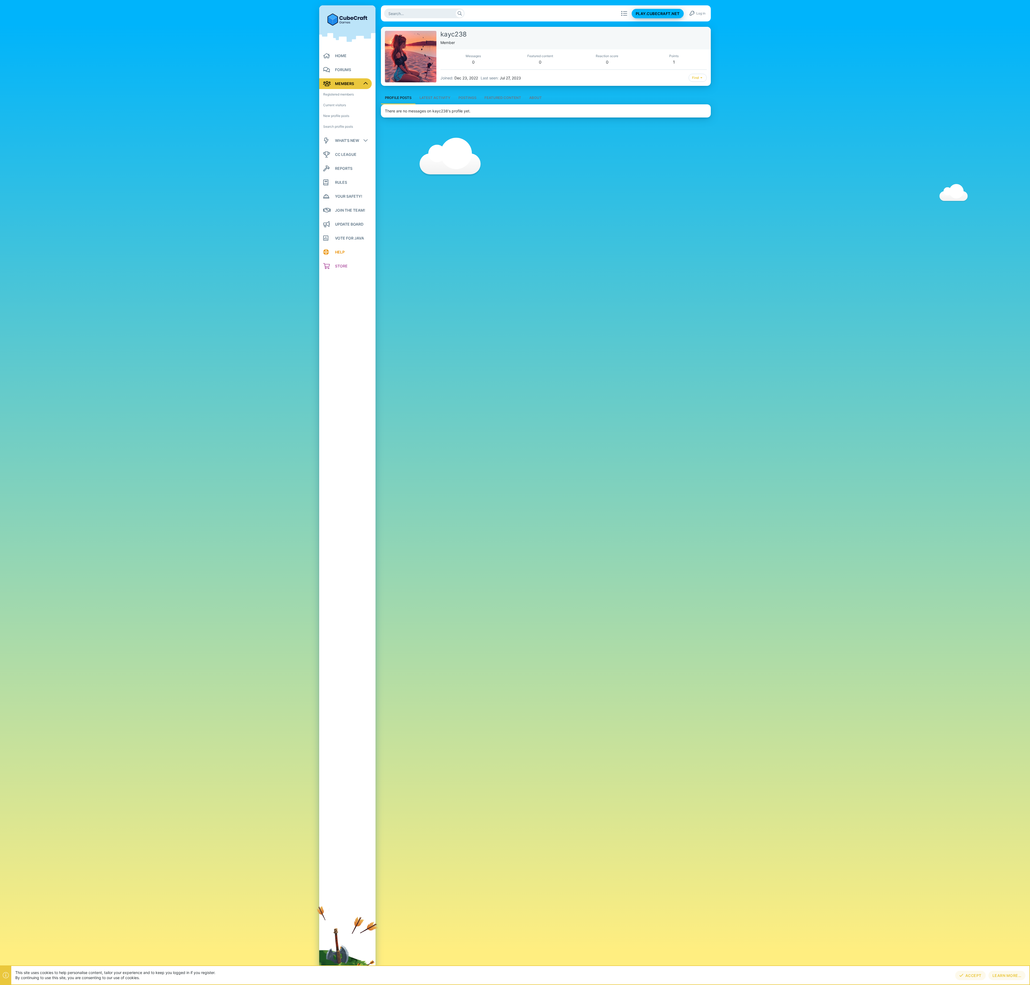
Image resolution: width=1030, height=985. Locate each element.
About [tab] (535, 97)
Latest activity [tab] (435, 97)
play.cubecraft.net (658, 13)
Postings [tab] (467, 97)
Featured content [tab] (502, 97)
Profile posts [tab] (398, 97)
